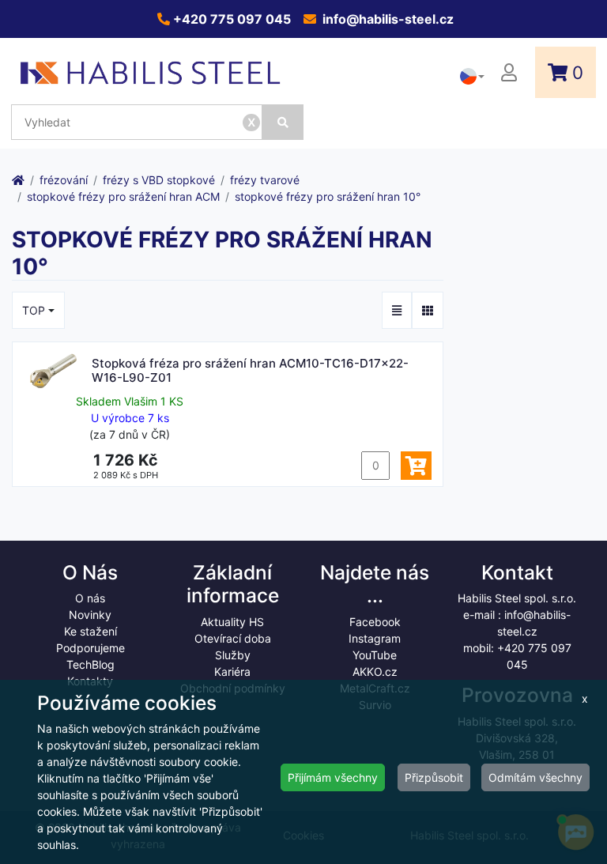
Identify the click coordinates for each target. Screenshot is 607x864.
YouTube (375, 655)
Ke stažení (90, 631)
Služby (233, 655)
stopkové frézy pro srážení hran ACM (123, 196)
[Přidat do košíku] (416, 465)
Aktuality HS (232, 621)
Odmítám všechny (535, 777)
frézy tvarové (265, 180)
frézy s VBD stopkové (159, 180)
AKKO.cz (375, 671)
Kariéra (232, 671)
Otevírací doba (232, 638)
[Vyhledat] (283, 122)
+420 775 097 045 (230, 19)
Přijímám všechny (333, 777)
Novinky (90, 614)
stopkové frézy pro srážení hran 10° (327, 196)
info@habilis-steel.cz (386, 19)
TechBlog (90, 664)
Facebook (375, 621)
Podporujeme (90, 648)
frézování (64, 180)
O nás (90, 598)
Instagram (375, 638)
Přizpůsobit (434, 777)
